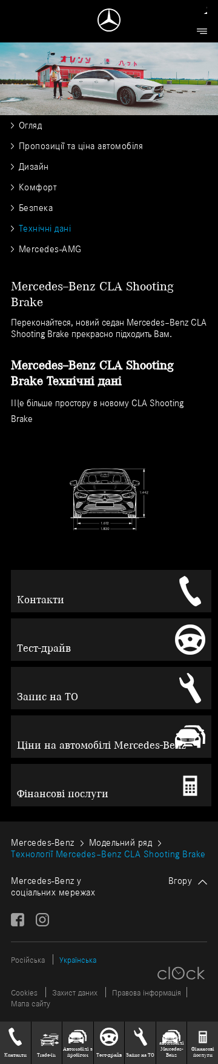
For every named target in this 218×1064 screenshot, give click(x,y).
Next (191, 461)
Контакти (40, 599)
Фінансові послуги (62, 793)
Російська (28, 960)
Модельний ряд (121, 842)
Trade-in (46, 1055)
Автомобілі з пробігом (78, 1052)
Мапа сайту (30, 1004)
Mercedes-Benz (42, 842)
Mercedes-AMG (50, 249)
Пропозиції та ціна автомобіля (81, 146)
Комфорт (37, 187)
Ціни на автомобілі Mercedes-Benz (102, 745)
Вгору (180, 880)
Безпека (36, 207)
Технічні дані (45, 228)
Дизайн (34, 166)
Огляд (30, 125)
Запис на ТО (47, 696)
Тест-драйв (44, 648)
